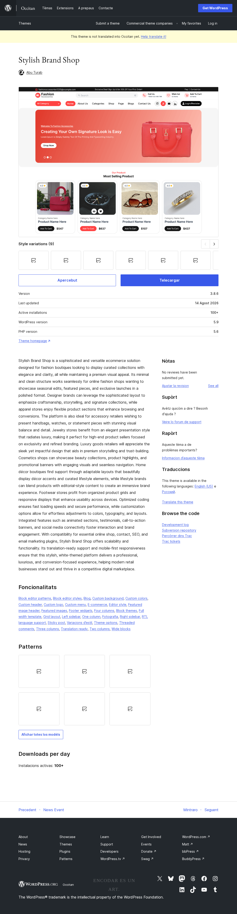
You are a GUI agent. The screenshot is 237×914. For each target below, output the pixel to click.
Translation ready (74, 629)
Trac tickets (171, 541)
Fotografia (110, 617)
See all (213, 386)
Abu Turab (34, 72)
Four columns (104, 610)
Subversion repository (179, 530)
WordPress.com (196, 837)
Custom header (30, 604)
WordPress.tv (112, 859)
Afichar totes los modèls (41, 734)
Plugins (64, 851)
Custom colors (136, 598)
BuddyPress (193, 859)
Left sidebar (71, 617)
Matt (187, 844)
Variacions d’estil (79, 623)
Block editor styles (67, 598)
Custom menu (75, 604)
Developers (109, 851)
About (23, 837)
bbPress (190, 851)
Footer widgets (80, 610)
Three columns (47, 629)
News (23, 844)
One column (91, 617)
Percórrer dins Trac (177, 536)
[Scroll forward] (214, 243)
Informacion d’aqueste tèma (183, 458)
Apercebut (67, 280)
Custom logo (53, 604)
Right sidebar (130, 617)
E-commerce (97, 604)
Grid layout (51, 617)
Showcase (67, 837)
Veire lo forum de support (181, 422)
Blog (87, 598)
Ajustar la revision (175, 386)
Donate (148, 851)
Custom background (108, 598)
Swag (147, 859)
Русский (168, 492)
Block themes (126, 610)
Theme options (105, 623)
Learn (104, 837)
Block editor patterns (35, 598)
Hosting (24, 851)
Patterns (65, 859)
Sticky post (56, 623)
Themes (25, 23)
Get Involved (151, 837)
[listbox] (84, 690)
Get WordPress (215, 8)
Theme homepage (33, 341)
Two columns (100, 629)
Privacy (24, 859)
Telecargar (169, 280)
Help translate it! (153, 36)
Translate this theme (177, 502)
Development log (175, 525)
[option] (39, 671)
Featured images (54, 610)
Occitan (68, 884)
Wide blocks (121, 629)
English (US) (204, 486)
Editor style (117, 604)
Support (106, 844)
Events (146, 844)
